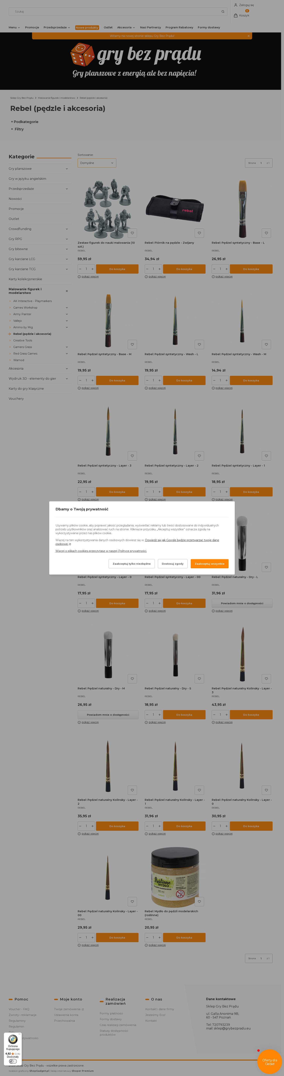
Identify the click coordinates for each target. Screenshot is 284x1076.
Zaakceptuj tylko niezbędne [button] (132, 563)
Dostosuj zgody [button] (173, 563)
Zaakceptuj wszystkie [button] (209, 563)
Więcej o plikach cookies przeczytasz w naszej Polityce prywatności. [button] (101, 551)
